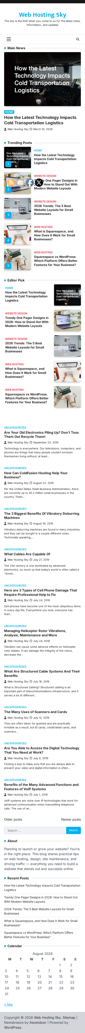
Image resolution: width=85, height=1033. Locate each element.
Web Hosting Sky (42, 15)
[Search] (78, 39)
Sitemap (69, 1017)
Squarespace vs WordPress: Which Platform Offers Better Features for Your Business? (55, 261)
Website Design (45, 175)
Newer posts (71, 819)
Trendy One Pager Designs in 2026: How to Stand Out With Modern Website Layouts (55, 184)
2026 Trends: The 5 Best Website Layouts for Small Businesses (53, 210)
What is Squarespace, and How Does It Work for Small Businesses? (54, 235)
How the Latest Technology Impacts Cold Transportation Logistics (55, 159)
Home (38, 150)
